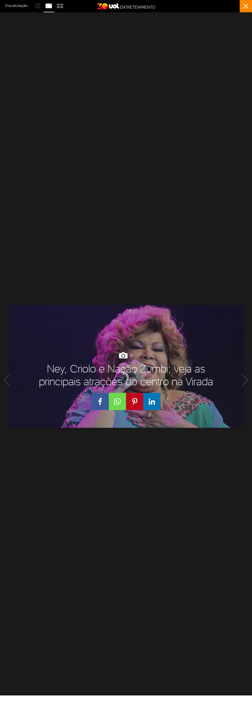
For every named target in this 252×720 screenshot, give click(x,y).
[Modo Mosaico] (60, 5)
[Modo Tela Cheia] (49, 5)
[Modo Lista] (38, 5)
